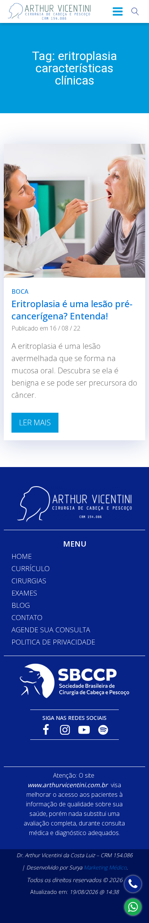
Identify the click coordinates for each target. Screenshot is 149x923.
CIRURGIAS (28, 580)
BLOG (20, 605)
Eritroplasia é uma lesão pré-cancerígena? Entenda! (72, 309)
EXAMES (24, 592)
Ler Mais (35, 422)
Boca (19, 291)
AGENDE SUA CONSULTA (50, 629)
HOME (21, 556)
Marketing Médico (105, 867)
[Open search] (135, 11)
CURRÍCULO (30, 568)
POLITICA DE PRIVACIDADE (53, 641)
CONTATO (26, 617)
